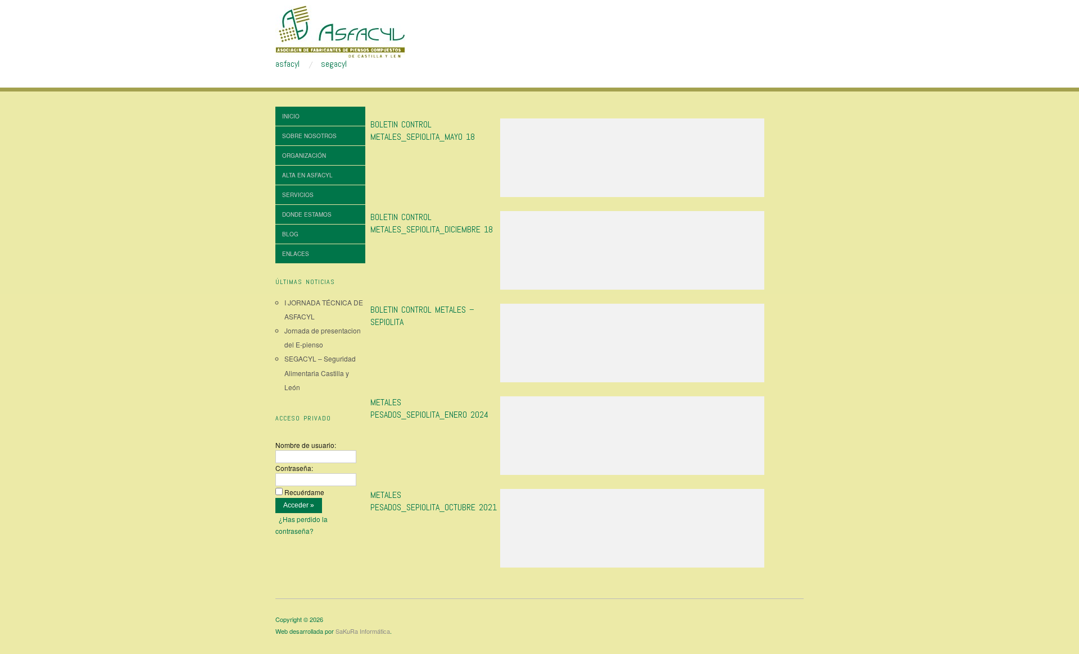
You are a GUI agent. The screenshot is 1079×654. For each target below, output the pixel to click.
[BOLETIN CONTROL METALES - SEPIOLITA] (632, 346)
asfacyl (287, 64)
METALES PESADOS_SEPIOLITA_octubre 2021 (433, 501)
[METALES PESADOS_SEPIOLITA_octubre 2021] (632, 531)
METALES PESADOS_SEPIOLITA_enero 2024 (429, 408)
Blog (290, 234)
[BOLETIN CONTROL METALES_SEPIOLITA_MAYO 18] (632, 161)
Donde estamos (307, 214)
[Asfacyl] (340, 30)
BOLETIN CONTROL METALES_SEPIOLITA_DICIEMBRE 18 (431, 223)
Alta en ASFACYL (307, 175)
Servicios (298, 195)
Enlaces (295, 254)
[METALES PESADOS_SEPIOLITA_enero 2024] (632, 438)
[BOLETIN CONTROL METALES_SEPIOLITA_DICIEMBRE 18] (632, 253)
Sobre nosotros (309, 136)
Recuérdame (304, 492)
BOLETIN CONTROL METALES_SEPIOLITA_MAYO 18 (422, 130)
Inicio (291, 116)
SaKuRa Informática (363, 630)
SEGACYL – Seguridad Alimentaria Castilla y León (320, 372)
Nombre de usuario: (305, 445)
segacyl (334, 64)
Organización (304, 155)
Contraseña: (294, 468)
